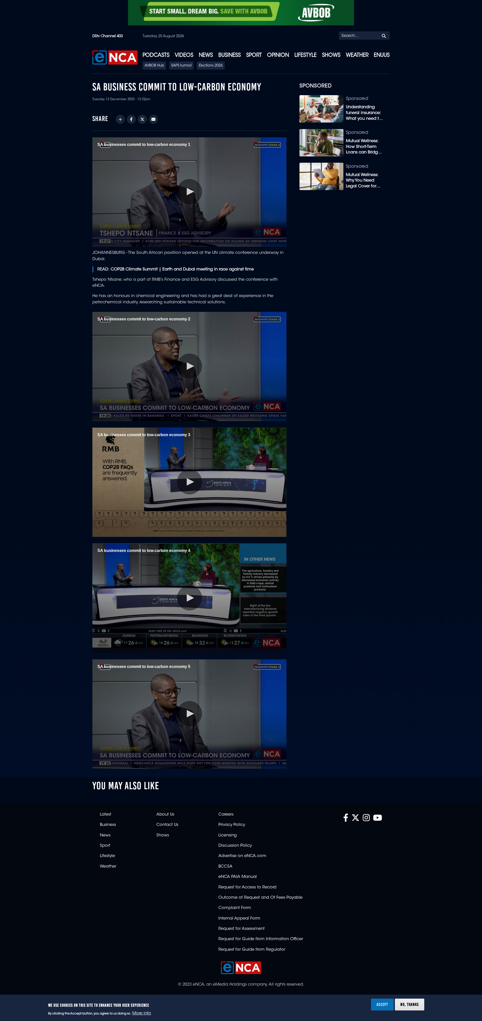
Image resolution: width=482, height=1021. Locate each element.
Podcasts (156, 55)
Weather (357, 55)
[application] (189, 192)
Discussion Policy (235, 846)
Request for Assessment (241, 929)
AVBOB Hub (154, 66)
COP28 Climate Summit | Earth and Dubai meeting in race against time (182, 269)
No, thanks (409, 1004)
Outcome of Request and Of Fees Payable (260, 898)
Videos (184, 55)
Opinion (278, 55)
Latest (105, 815)
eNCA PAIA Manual (237, 877)
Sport (254, 55)
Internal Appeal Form (239, 919)
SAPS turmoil (181, 66)
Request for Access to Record (247, 887)
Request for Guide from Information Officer (260, 939)
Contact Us (167, 825)
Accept (382, 1004)
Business (229, 55)
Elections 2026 (211, 66)
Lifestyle (305, 55)
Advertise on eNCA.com (242, 856)
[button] (189, 191)
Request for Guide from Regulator (251, 950)
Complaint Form (234, 908)
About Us (165, 815)
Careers (225, 815)
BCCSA (225, 867)
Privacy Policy (231, 825)
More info (141, 1014)
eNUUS (382, 55)
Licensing (227, 835)
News (206, 55)
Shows (331, 55)
